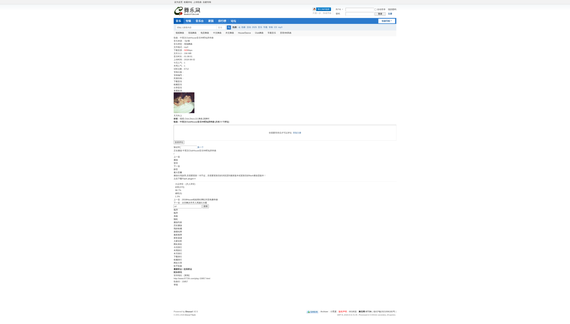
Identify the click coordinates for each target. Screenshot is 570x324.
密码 (338, 13)
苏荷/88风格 (285, 33)
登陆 (295, 133)
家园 (211, 20)
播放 (176, 160)
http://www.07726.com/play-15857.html (192, 278)
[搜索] (229, 27)
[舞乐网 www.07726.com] (188, 11)
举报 (176, 284)
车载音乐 (272, 33)
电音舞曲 (205, 33)
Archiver (324, 311)
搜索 (206, 206)
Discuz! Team (190, 315)
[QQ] (312, 311)
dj (239, 27)
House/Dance (244, 33)
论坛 (233, 20)
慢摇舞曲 (180, 33)
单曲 (176, 216)
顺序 (176, 210)
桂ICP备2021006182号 (384, 311)
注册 (390, 13)
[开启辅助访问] (395, 2)
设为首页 (178, 2)
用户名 (338, 9)
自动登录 (381, 9)
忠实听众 (188, 269)
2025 (254, 27)
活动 (249, 27)
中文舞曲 (217, 33)
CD (275, 27)
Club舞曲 (259, 33)
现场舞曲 (192, 33)
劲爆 (243, 27)
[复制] (186, 275)
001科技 (353, 311)
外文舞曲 (230, 33)
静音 (176, 169)
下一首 (177, 166)
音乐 (178, 20)
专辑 (188, 20)
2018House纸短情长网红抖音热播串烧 (200, 199)
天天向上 (178, 115)
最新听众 (178, 269)
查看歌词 (178, 91)
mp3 (280, 27)
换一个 (200, 147)
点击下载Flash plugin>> (185, 178)
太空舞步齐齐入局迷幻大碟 (194, 202)
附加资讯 (178, 272)
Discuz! (189, 311)
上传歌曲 (197, 2)
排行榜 (222, 20)
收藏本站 (188, 2)
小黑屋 (333, 311)
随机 (176, 219)
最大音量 (178, 172)
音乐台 (200, 20)
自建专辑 (207, 2)
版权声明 (343, 311)
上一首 (177, 157)
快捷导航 (386, 21)
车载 (265, 27)
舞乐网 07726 (365, 311)
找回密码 (392, 9)
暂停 (176, 163)
